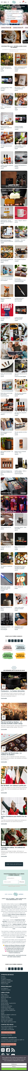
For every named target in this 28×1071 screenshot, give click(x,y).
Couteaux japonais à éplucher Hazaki (19, 299)
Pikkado (2, 1011)
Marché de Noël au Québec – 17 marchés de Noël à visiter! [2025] (11, 722)
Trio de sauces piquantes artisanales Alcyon (20, 394)
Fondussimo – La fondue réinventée (13, 691)
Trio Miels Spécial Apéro (6, 145)
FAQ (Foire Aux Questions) (7, 1020)
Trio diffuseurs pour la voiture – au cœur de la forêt (6, 68)
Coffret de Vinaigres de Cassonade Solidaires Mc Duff (6, 472)
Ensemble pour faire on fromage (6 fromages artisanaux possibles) (20, 567)
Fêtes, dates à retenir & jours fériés (8, 1021)
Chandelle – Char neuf (20, 240)
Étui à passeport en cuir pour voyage (6, 433)
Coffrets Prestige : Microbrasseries (19, 318)
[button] (26, 2)
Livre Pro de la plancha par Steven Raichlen (7, 260)
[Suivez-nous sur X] (8, 1054)
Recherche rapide (5, 1004)
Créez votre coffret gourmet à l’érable (19, 608)
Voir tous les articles (14, 864)
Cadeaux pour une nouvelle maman (15, 949)
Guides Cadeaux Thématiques (7, 1008)
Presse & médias (4, 983)
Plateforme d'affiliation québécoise (8, 1014)
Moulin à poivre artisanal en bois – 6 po (20, 452)
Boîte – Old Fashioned (6, 107)
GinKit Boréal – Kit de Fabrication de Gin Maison (7, 221)
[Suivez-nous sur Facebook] (8, 1049)
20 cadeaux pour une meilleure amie (15, 948)
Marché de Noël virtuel (6, 997)
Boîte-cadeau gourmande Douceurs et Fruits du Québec (21, 68)
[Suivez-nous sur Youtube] (13, 1054)
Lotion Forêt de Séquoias (7, 278)
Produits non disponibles (6, 1006)
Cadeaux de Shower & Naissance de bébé (14, 945)
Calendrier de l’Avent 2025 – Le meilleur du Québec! (11, 754)
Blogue (2, 1013)
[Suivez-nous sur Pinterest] (3, 1054)
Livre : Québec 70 (19, 586)
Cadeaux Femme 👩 (6, 27)
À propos (3, 976)
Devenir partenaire (8, 1032)
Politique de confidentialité (7, 981)
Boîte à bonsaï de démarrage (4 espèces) (6, 127)
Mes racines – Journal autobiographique (20, 88)
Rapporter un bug (5, 1016)
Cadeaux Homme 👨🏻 (18, 27)
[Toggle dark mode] (8, 2)
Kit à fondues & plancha (20, 259)
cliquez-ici (10, 1028)
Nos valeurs (3, 978)
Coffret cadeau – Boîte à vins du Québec (20, 471)
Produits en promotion (6, 1007)
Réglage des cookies (5, 982)
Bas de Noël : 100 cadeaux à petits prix (13, 785)
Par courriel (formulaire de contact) (9, 1026)
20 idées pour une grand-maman (15, 951)
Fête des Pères (4, 1000)
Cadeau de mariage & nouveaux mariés (14, 946)
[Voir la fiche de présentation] (7, 59)
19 (18, 640)
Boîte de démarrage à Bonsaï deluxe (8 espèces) (7, 240)
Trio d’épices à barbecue (6, 566)
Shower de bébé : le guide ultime (8, 1003)
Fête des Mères (4, 1001)
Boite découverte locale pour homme (6, 394)
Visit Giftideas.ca (4, 988)
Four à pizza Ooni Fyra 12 (6, 412)
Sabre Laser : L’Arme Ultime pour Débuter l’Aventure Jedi (5, 588)
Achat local (3, 998)
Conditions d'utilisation (6, 979)
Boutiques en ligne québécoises (8, 1010)
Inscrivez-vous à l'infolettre (7, 1019)
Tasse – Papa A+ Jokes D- (21, 220)
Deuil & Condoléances (14, 952)
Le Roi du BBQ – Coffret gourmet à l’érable (20, 146)
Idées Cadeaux (4, 994)
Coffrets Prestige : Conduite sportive (19, 127)
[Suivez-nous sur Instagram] (3, 1049)
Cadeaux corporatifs (5, 1017)
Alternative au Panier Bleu (6, 1035)
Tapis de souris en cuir (6, 527)
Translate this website (5, 989)
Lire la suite (4, 698)
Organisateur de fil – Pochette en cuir (19, 627)
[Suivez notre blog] (13, 1049)
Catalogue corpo (8, 1044)
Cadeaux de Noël (5, 996)
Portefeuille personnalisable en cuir (20, 279)
